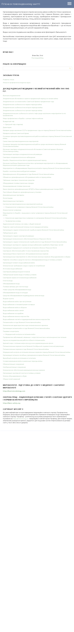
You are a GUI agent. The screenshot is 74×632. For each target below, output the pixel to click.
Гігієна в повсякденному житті (20, 4)
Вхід (41, 58)
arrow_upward (70, 628)
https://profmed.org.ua (20, 419)
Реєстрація (35, 58)
